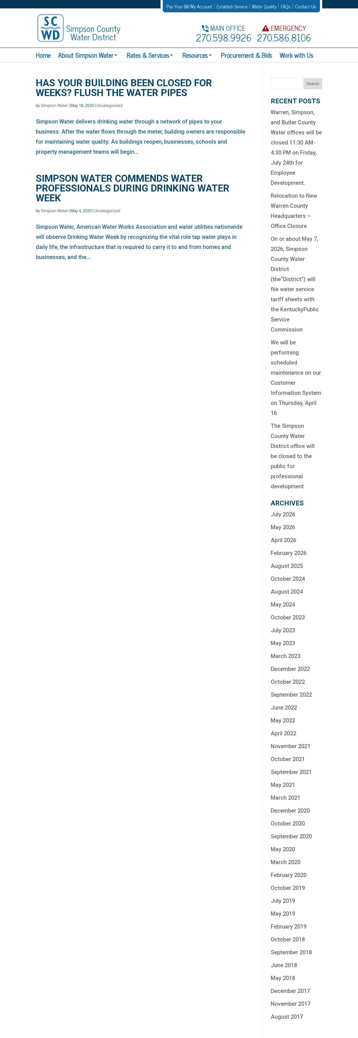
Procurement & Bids (246, 55)
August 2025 (287, 566)
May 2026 (283, 527)
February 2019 (289, 926)
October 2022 (288, 681)
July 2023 (283, 630)
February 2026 (289, 553)
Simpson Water (54, 105)
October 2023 (288, 617)
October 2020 (288, 823)
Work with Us (296, 55)
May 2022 (283, 720)
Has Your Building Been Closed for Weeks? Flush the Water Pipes (124, 88)
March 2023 (285, 656)
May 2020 (283, 849)
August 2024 (287, 591)
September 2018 (291, 952)
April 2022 (283, 733)
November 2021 (290, 746)
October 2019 (288, 888)
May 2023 (283, 643)
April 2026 (283, 540)
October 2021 (288, 759)
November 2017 (290, 1003)
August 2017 (287, 1016)
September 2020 (291, 836)
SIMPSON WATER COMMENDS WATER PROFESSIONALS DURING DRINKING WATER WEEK (132, 188)
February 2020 (289, 875)
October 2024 (288, 578)
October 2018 (288, 939)
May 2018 (283, 978)
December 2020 (290, 810)
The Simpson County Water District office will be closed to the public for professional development (293, 456)
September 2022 (291, 694)
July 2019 (283, 900)
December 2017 (290, 991)
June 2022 (284, 707)
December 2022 (290, 669)
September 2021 (291, 772)
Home (43, 55)
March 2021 (285, 797)
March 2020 (285, 862)
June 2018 (284, 965)
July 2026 (283, 514)
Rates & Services (148, 55)
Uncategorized (109, 105)
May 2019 (283, 913)
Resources (195, 55)
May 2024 (283, 604)
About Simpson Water (86, 55)
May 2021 (283, 785)
